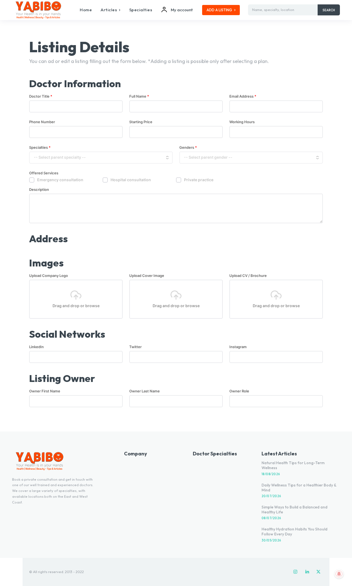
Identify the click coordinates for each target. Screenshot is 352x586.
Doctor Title (40, 96)
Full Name (139, 96)
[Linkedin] (306, 572)
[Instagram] (295, 572)
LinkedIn (36, 347)
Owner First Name (44, 391)
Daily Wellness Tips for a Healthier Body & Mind (299, 488)
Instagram (238, 347)
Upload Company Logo (48, 275)
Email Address (242, 96)
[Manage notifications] (339, 574)
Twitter (135, 347)
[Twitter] (318, 572)
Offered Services (43, 173)
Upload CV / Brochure (248, 275)
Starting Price (140, 122)
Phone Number (42, 122)
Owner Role (239, 391)
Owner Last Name (144, 391)
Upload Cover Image (146, 275)
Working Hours (242, 122)
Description (39, 189)
